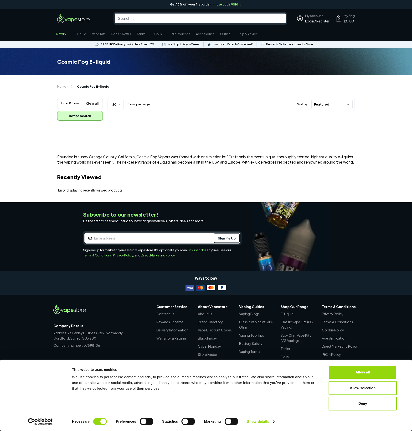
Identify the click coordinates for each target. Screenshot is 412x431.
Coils (158, 34)
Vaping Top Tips (251, 335)
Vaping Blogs (249, 314)
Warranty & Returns (171, 338)
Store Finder (207, 354)
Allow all (362, 372)
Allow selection (363, 388)
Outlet (225, 34)
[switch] (146, 421)
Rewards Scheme (169, 322)
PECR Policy (331, 354)
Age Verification (334, 338)
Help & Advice (247, 34)
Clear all (92, 103)
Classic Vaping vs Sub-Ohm (256, 324)
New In (61, 34)
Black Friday (207, 338)
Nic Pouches (181, 34)
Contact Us (165, 314)
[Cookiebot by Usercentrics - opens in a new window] (40, 421)
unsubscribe (196, 250)
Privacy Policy (123, 255)
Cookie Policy (333, 330)
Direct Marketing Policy (158, 255)
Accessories (205, 34)
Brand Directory (210, 322)
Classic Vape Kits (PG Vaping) (297, 324)
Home (61, 86)
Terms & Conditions (97, 255)
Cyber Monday (209, 346)
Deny (362, 403)
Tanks (141, 34)
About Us (205, 314)
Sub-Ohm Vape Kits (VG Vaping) (296, 338)
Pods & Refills (121, 34)
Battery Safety (251, 343)
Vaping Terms (249, 351)
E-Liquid (80, 34)
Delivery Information (172, 330)
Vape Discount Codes (215, 330)
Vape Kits (99, 34)
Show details (258, 422)
